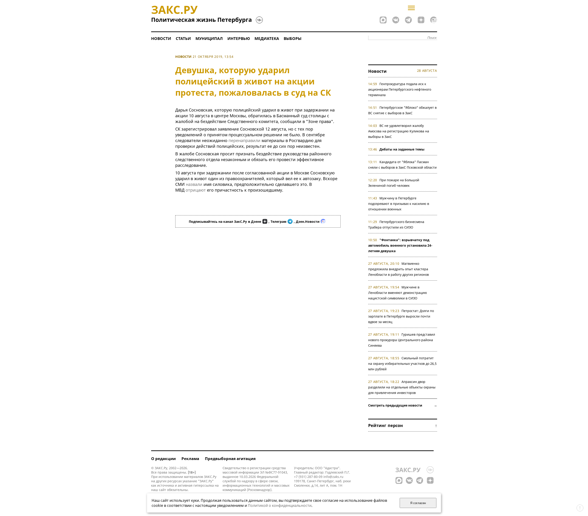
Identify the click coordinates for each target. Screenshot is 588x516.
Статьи (183, 38)
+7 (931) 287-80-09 (308, 476)
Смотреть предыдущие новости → (402, 405)
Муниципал (209, 38)
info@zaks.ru (333, 476)
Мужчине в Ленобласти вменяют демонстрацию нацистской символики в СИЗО (397, 292)
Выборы (292, 38)
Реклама (190, 458)
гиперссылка (203, 485)
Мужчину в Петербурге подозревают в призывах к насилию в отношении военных (398, 203)
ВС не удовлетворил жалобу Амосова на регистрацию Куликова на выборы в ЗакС (398, 131)
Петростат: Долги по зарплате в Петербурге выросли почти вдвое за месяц (401, 316)
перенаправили (244, 140)
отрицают (196, 190)
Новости (161, 38)
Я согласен (418, 503)
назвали (194, 184)
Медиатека (266, 38)
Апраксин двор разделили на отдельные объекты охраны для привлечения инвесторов (401, 387)
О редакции (163, 458)
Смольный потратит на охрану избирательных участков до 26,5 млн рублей (402, 363)
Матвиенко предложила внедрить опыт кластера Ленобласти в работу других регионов (398, 269)
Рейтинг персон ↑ (402, 425)
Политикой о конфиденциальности (279, 505)
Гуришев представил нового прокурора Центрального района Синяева (401, 340)
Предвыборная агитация (230, 458)
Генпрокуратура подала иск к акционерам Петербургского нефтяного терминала (399, 89)
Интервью (238, 38)
